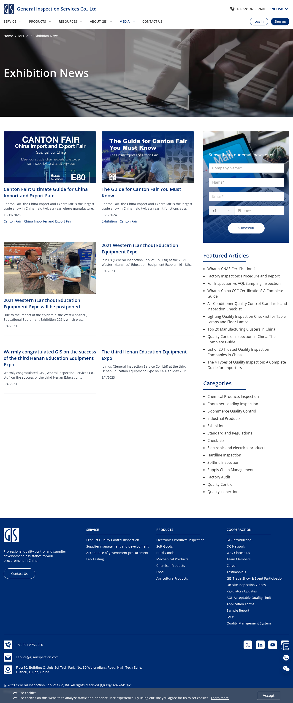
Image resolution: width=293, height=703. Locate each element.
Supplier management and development (117, 546)
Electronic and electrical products (236, 447)
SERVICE (10, 21)
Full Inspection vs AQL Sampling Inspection (244, 283)
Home (8, 36)
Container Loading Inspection (232, 403)
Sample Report (238, 610)
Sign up (280, 21)
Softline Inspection (223, 462)
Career (232, 565)
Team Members (239, 559)
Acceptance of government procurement (117, 553)
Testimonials (236, 572)
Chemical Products (170, 565)
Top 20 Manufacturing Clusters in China (241, 329)
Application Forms (240, 604)
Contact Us (19, 573)
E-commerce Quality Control (231, 411)
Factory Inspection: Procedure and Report (243, 276)
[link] (8, 36)
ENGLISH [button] (277, 9)
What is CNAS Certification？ (231, 268)
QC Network (236, 546)
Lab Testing (95, 559)
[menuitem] (15, 21)
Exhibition (109, 221)
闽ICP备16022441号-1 (116, 685)
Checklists (216, 440)
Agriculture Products (172, 578)
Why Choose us (238, 553)
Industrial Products (224, 418)
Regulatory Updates (242, 591)
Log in (259, 21)
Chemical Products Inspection (233, 396)
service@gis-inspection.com (37, 657)
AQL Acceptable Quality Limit (249, 597)
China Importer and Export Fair (48, 221)
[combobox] (219, 210)
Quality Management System (249, 623)
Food (160, 572)
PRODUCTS (37, 21)
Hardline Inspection (224, 455)
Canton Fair (12, 221)
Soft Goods (164, 546)
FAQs (230, 617)
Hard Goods (165, 553)
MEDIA (124, 21)
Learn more (220, 698)
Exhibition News (46, 36)
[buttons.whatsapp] (286, 658)
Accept (268, 695)
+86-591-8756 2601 (251, 9)
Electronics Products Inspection (180, 540)
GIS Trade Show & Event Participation (255, 578)
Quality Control (220, 484)
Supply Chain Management (230, 469)
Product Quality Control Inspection (112, 540)
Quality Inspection (223, 491)
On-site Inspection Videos (246, 585)
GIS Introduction (239, 540)
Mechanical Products (172, 559)
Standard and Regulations (229, 433)
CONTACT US (152, 21)
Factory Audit (218, 477)
